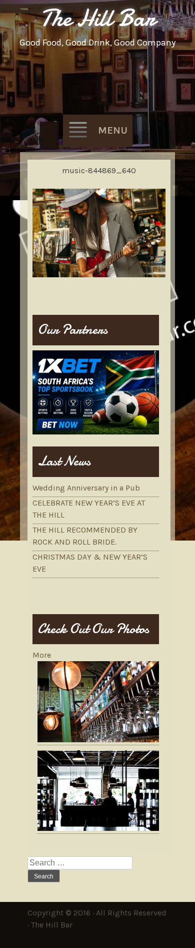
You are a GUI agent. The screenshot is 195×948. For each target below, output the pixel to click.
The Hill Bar (98, 18)
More (41, 655)
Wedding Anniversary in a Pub (86, 488)
